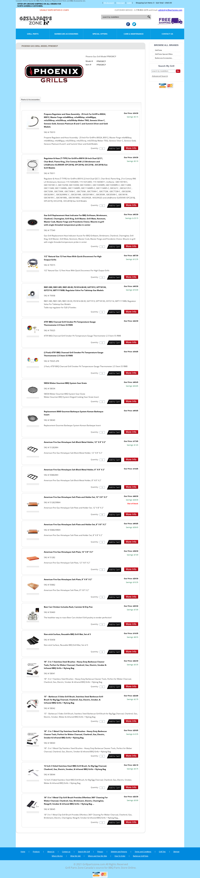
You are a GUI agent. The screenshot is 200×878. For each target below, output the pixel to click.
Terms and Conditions (143, 852)
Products (36, 852)
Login (129, 3)
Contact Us (167, 34)
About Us (50, 852)
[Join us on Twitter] (133, 25)
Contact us (66, 852)
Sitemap (176, 852)
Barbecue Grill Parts (140, 856)
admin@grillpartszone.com (170, 10)
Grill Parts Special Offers (163, 54)
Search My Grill (84, 852)
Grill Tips (162, 852)
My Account (109, 3)
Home (23, 852)
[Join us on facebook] (127, 25)
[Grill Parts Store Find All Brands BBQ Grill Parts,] (36, 24)
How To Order (120, 856)
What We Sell (75, 856)
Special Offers (99, 34)
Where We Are (57, 856)
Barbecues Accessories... (164, 58)
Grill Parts (32, 34)
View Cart (120, 3)
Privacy (100, 852)
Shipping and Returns (119, 852)
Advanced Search (160, 76)
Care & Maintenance (133, 34)
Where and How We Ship (97, 856)
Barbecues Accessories (66, 34)
